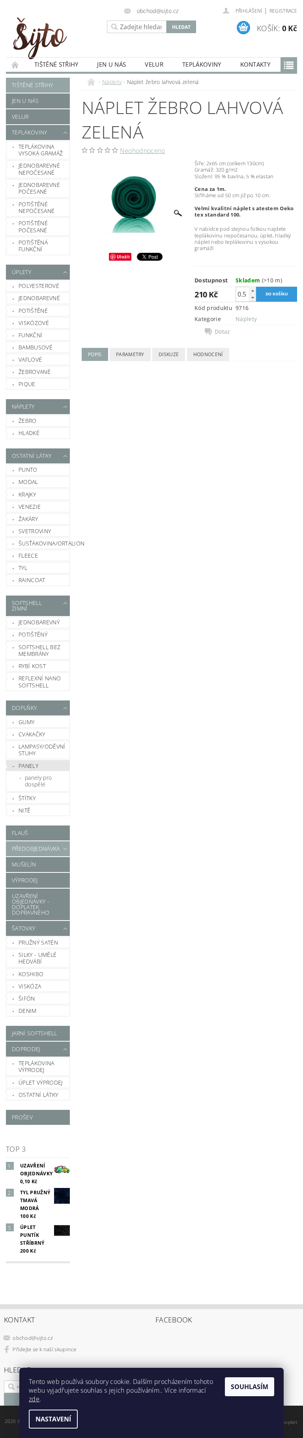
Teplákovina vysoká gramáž (41, 150)
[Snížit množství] (252, 297)
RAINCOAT (32, 580)
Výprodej (25, 880)
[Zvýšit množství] (252, 290)
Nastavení (53, 1419)
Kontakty (255, 64)
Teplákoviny (201, 64)
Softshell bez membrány (39, 650)
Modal (28, 482)
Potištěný (33, 634)
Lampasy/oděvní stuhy (42, 750)
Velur (154, 64)
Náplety (23, 406)
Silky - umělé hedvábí (37, 958)
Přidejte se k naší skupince (44, 1349)
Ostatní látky (31, 455)
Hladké (29, 433)
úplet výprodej (40, 1082)
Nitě (24, 810)
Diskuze (169, 354)
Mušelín (24, 864)
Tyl (23, 567)
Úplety (21, 272)
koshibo (31, 974)
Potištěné (33, 310)
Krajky (27, 494)
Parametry (130, 354)
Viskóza (30, 986)
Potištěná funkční (33, 246)
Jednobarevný (39, 622)
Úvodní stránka (15, 64)
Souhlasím (249, 1386)
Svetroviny (35, 531)
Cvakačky (32, 734)
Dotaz (222, 331)
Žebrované (34, 371)
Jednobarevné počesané (39, 188)
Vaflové (30, 359)
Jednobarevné (39, 298)
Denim (28, 1010)
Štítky (27, 798)
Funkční (30, 335)
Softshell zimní (27, 605)
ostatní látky (38, 1094)
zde (34, 1399)
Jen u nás (111, 64)
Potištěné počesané (33, 226)
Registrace (283, 10)
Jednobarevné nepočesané (39, 169)
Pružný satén (38, 942)
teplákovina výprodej (36, 1066)
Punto (28, 469)
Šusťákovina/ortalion (44, 543)
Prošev (22, 1117)
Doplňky (24, 708)
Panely (28, 765)
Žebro (28, 420)
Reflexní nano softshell (40, 681)
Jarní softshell (34, 1033)
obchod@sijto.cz (33, 1337)
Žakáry (28, 519)
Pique (27, 384)
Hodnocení (208, 354)
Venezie (30, 506)
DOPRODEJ (26, 1049)
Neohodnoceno (142, 150)
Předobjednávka (36, 848)
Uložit (123, 257)
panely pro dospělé (38, 781)
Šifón (27, 998)
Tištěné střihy (56, 64)
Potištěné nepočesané (36, 207)
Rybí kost (32, 666)
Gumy (26, 722)
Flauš (20, 833)
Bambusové (35, 347)
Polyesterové (39, 285)
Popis (95, 354)
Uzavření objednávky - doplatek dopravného (30, 904)
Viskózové (34, 323)
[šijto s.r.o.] (54, 38)
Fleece (28, 555)
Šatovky (23, 928)
